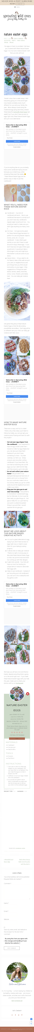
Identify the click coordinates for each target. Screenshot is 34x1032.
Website (6, 919)
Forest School (21, 41)
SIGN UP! (20, 4)
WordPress (15, 1029)
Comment (7, 883)
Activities (7, 41)
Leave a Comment (18, 39)
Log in (20, 1029)
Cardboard (18, 848)
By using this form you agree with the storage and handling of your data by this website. (16, 941)
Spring (6, 43)
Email (6, 911)
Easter (23, 848)
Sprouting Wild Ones (17, 16)
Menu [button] (18, 7)
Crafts (13, 41)
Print (17, 738)
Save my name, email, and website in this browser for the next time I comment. (15, 932)
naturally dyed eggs (20, 112)
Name (6, 903)
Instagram (19, 683)
